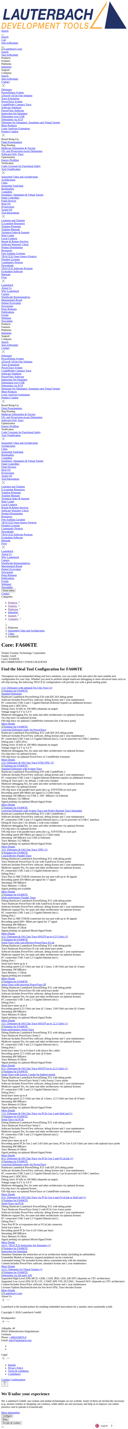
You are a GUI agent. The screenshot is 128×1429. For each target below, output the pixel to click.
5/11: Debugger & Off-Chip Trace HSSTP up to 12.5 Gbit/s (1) (34, 1023)
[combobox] (104, 1426)
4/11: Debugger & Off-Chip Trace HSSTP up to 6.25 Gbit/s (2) (34, 936)
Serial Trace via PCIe (12, 1119)
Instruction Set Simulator (14, 1251)
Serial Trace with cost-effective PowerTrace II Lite (27, 942)
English (104, 1426)
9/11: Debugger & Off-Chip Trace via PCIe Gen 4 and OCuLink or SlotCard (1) (43, 1197)
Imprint (12, 1365)
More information (10, 1412)
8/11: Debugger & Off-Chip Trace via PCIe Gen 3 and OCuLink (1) (37, 1158)
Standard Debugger (11, 693)
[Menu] (2, 34)
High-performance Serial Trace (17, 1029)
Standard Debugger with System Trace (21, 768)
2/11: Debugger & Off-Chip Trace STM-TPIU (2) (27, 762)
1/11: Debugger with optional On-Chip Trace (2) (26, 687)
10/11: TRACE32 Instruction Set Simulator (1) (25, 1245)
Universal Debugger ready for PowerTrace (23, 729)
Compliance (14, 1374)
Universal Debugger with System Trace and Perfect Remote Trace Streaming (41, 810)
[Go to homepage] (64, 27)
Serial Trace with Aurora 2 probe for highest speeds (28, 1074)
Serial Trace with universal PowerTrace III (23, 984)
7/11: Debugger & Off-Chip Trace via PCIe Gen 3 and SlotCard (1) (36, 1113)
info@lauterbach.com (20, 1340)
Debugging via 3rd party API (16, 1275)
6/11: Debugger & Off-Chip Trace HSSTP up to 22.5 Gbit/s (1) (34, 1068)
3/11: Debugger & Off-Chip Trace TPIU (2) (24, 849)
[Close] (2, 1427)
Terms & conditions (18, 1371)
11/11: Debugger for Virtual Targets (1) (21, 1269)
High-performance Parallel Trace (18, 897)
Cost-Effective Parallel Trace (16, 855)
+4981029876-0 (17, 1337)
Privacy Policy (15, 1368)
